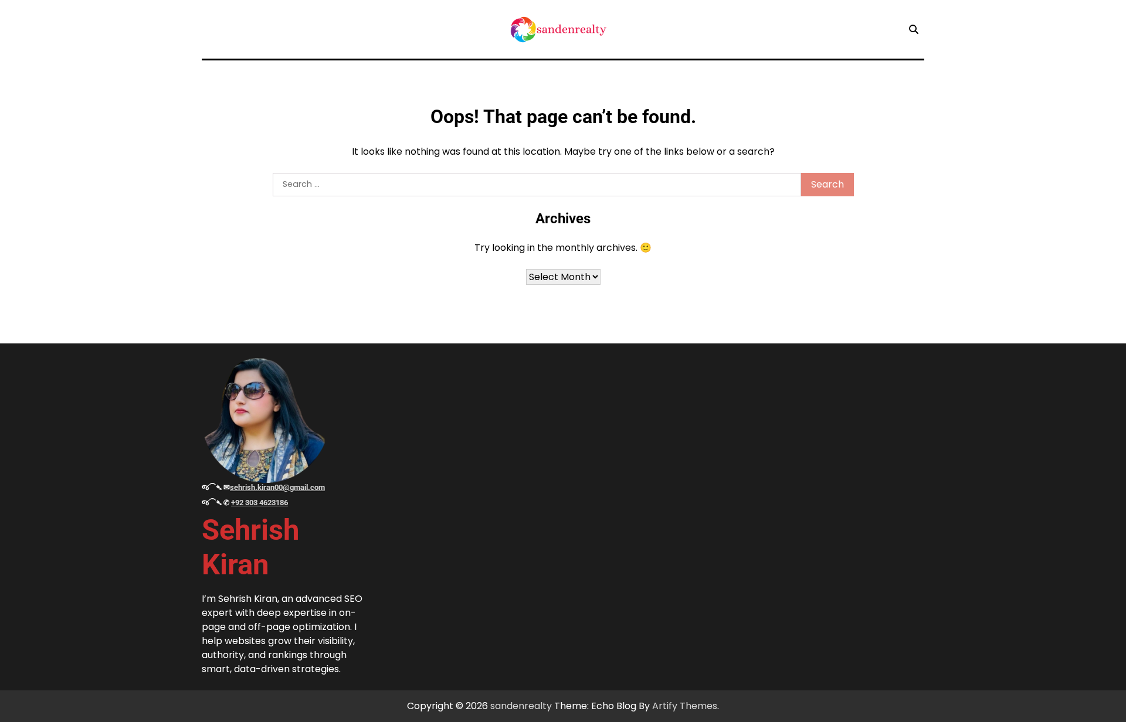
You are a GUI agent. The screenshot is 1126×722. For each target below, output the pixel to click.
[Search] (913, 29)
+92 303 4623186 (259, 502)
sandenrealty (521, 706)
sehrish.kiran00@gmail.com (277, 487)
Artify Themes (684, 706)
